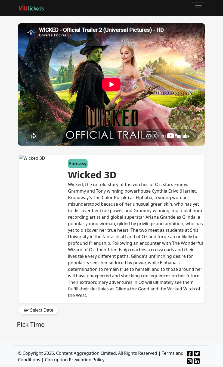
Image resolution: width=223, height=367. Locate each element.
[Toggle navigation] (198, 7)
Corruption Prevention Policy (74, 360)
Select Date (41, 310)
